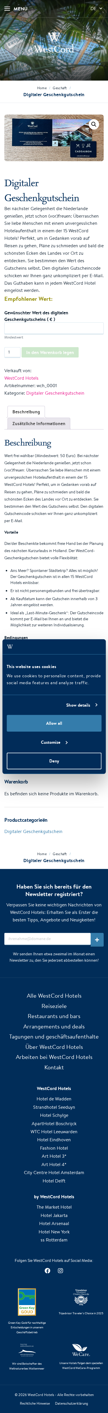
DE (93, 8)
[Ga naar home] (54, 44)
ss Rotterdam (54, 1240)
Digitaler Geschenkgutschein (55, 393)
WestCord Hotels (21, 378)
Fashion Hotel (54, 1148)
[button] (94, 124)
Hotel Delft (54, 1181)
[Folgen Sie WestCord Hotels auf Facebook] (47, 1271)
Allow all (54, 723)
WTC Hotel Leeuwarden (54, 1132)
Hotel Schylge (54, 1115)
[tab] (26, 412)
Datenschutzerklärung (71, 1403)
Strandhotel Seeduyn (54, 1107)
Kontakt (54, 1067)
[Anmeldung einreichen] (97, 940)
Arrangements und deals (54, 1026)
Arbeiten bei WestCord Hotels (54, 1057)
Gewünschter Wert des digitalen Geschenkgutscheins (36, 315)
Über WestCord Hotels (54, 1047)
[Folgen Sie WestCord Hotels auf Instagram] (60, 1271)
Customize (50, 742)
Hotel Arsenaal (54, 1223)
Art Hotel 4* (54, 1164)
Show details (78, 705)
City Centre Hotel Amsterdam (54, 1172)
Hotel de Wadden (54, 1099)
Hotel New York (54, 1232)
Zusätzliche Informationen (38, 423)
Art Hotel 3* (54, 1156)
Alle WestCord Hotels (54, 995)
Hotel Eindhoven (54, 1140)
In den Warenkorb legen (50, 352)
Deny (54, 761)
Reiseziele (54, 1006)
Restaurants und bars (54, 1016)
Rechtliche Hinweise (35, 1403)
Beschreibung (26, 411)
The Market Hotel (54, 1207)
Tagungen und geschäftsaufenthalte (54, 1036)
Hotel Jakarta (54, 1215)
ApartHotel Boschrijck (54, 1124)
